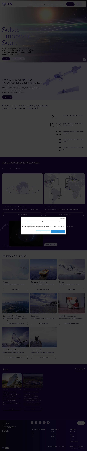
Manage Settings (43, 231)
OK (58, 231)
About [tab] (58, 221)
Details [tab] (43, 221)
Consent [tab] (28, 221)
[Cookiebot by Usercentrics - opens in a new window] (60, 218)
